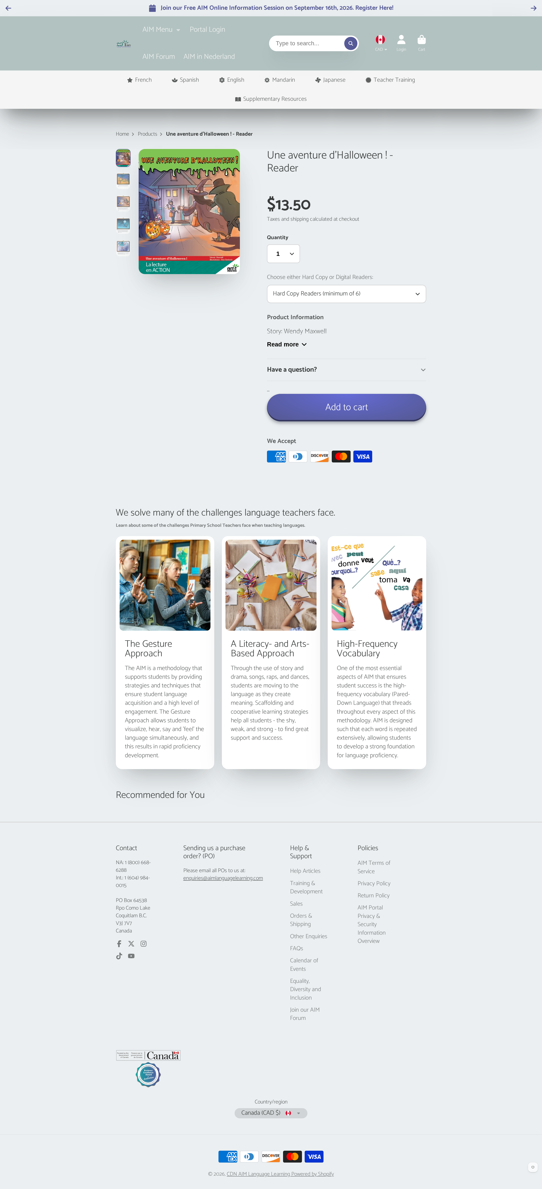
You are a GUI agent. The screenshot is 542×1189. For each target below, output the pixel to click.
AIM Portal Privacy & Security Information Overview (372, 924)
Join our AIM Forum (305, 1014)
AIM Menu (157, 30)
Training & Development (306, 887)
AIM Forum (158, 57)
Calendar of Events (304, 965)
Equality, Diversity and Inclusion (305, 989)
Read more (283, 344)
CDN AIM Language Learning (259, 1174)
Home (122, 134)
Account (401, 43)
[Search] (350, 43)
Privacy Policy (374, 884)
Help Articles (305, 871)
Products (147, 134)
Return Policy (374, 896)
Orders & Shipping (301, 920)
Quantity (277, 238)
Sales (296, 904)
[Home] (124, 43)
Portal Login (207, 30)
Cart (421, 43)
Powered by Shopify (312, 1174)
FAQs (296, 949)
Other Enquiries (308, 936)
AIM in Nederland (209, 57)
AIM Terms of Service (374, 867)
